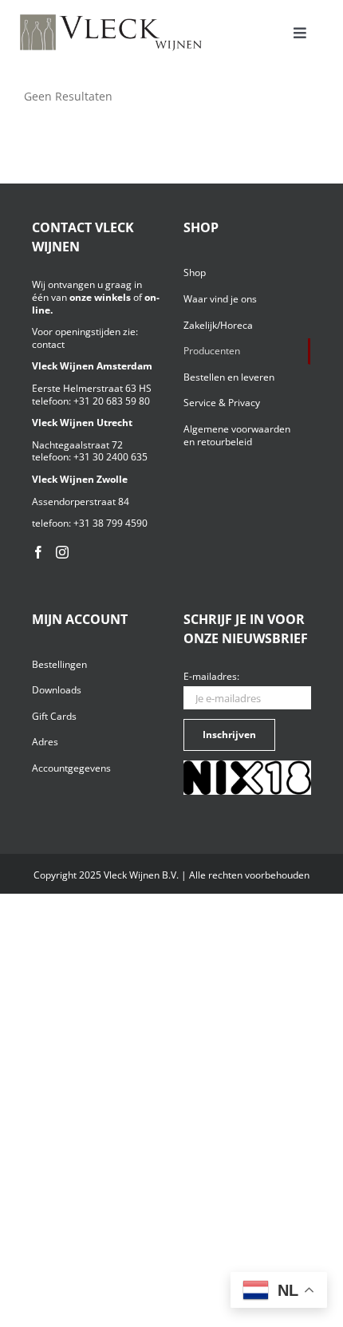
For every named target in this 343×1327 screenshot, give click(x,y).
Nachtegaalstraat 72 (77, 445)
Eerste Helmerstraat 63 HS (92, 388)
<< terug (46, 111)
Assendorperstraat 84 (80, 501)
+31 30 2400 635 (110, 457)
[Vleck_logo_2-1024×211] (111, 19)
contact (48, 344)
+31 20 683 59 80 (111, 401)
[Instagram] (62, 552)
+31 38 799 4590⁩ (110, 523)
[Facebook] (38, 552)
